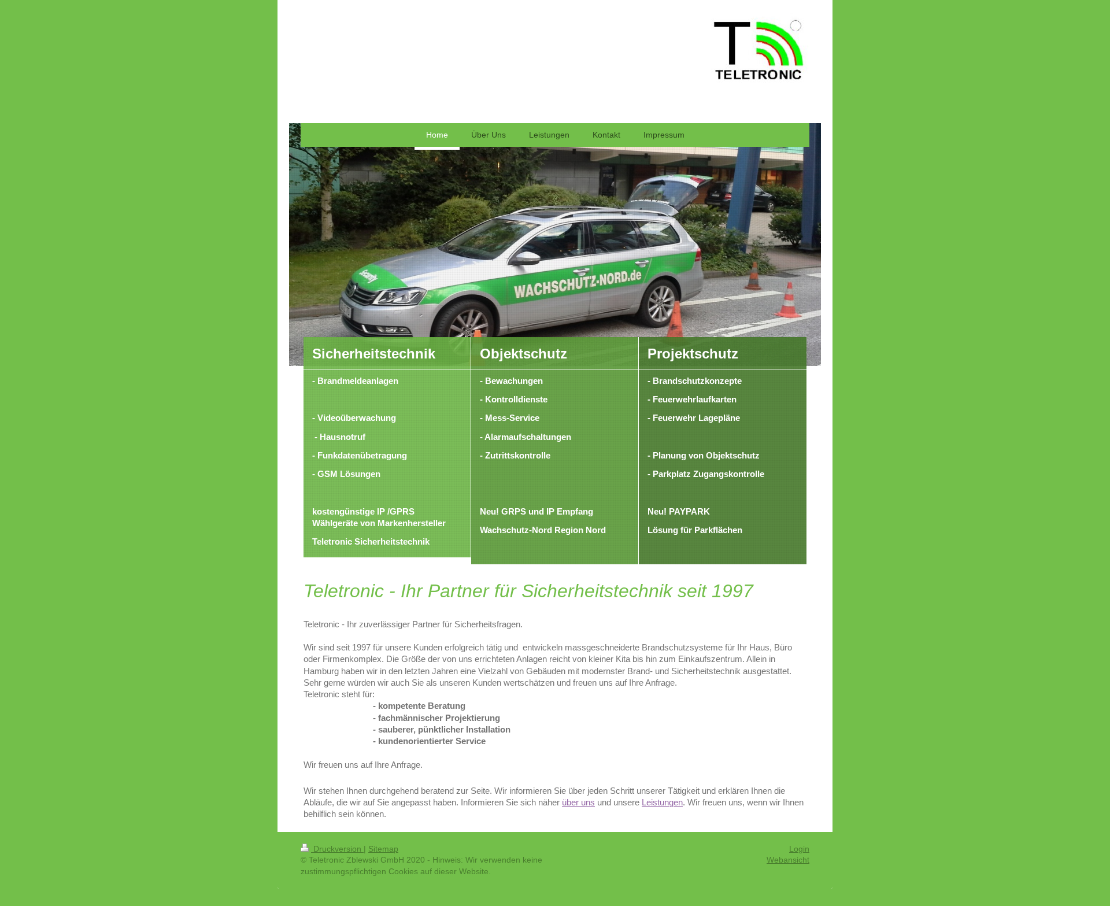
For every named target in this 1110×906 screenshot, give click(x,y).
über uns (578, 802)
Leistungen (662, 802)
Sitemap (383, 848)
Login (799, 848)
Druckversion (337, 848)
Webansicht (788, 859)
